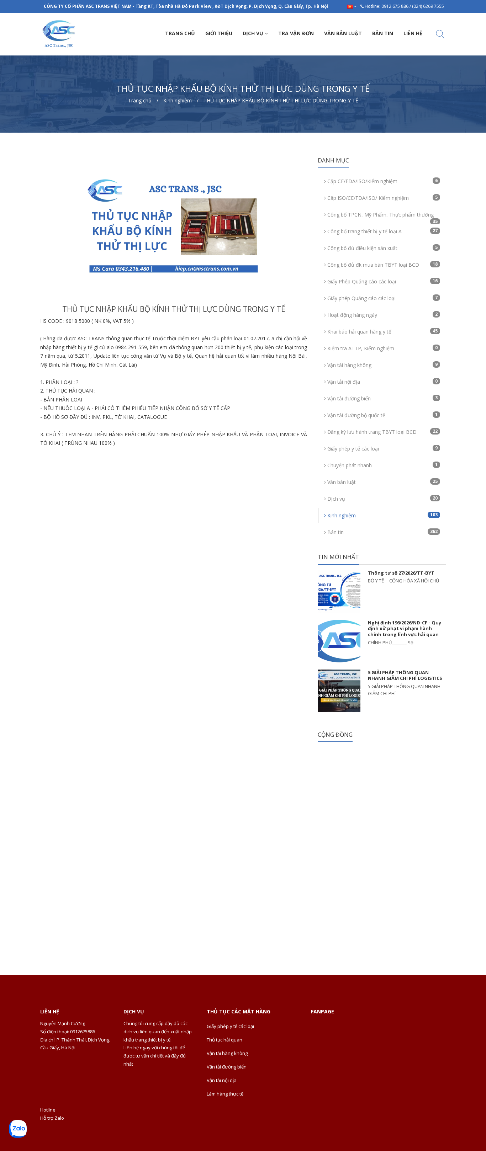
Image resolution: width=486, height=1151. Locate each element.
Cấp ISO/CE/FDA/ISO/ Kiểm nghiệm (382, 197)
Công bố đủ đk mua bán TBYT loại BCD (382, 264)
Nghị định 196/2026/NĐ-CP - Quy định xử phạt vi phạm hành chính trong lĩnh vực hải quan (404, 628)
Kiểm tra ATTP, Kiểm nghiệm (382, 348)
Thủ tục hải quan (224, 1040)
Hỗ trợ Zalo (52, 1118)
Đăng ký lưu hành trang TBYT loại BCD (382, 431)
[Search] (440, 35)
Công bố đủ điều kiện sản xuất (382, 247)
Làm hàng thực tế (225, 1094)
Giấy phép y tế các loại (382, 448)
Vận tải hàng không (382, 364)
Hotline (48, 1110)
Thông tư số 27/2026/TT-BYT (401, 573)
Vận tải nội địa (382, 381)
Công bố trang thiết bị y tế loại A (382, 231)
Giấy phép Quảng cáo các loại (382, 298)
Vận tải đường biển (382, 398)
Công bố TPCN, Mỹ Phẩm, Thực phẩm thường (382, 216)
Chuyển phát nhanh (382, 465)
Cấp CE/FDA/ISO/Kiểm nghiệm (382, 181)
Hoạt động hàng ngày (382, 314)
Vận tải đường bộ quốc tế (382, 415)
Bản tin (382, 531)
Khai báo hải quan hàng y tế (382, 331)
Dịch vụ (382, 498)
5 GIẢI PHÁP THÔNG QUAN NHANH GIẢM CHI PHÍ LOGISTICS (405, 675)
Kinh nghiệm (382, 515)
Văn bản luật (382, 481)
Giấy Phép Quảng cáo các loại (382, 281)
